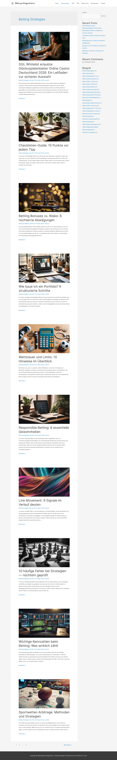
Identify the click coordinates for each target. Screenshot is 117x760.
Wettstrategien (65, 3)
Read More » (22, 98)
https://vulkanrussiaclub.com (90, 79)
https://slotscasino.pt (88, 121)
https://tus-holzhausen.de (89, 132)
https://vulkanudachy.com (89, 71)
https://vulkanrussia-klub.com (90, 89)
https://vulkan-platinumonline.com (92, 103)
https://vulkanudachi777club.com (91, 95)
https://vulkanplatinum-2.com (90, 76)
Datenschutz (85, 3)
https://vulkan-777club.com (90, 81)
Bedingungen (94, 3)
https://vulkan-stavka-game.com (91, 124)
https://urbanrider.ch (88, 116)
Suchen (84, 12)
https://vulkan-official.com (89, 84)
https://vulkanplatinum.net (89, 87)
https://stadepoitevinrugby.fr (90, 127)
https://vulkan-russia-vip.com (90, 105)
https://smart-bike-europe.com (91, 113)
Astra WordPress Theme (80, 755)
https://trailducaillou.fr (88, 129)
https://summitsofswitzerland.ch (91, 97)
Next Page (68, 745)
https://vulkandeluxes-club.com (91, 111)
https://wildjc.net (87, 100)
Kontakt (103, 3)
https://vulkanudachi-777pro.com (91, 108)
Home (57, 3)
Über (73, 3)
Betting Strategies (24, 80)
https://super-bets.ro (88, 73)
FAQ (78, 3)
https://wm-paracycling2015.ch (91, 119)
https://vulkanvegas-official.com (91, 92)
